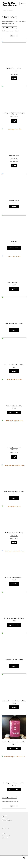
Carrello (22, 857)
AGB (3, 816)
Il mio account (4, 858)
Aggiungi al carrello (14, 247)
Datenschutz (5, 819)
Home (4, 10)
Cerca (14, 858)
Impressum (5, 815)
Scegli (14, 78)
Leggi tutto (14, 206)
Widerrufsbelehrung (7, 821)
